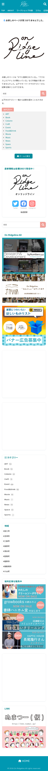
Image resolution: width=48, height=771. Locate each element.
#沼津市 (6, 536)
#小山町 (6, 571)
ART (7, 114)
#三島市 (6, 541)
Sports (8, 147)
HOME (25, 761)
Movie (8, 134)
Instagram (32, 208)
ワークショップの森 (25, 10)
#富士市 (6, 531)
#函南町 (6, 556)
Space (8, 144)
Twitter (15, 208)
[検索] (43, 93)
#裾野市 (6, 561)
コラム (38, 10)
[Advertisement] (24, 374)
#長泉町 (6, 546)
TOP (3, 10)
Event (8, 127)
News (8, 140)
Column (9, 120)
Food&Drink (11, 130)
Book (8, 117)
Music (8, 137)
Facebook (23, 208)
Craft (8, 124)
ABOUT (11, 10)
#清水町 (6, 551)
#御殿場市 (7, 566)
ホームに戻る (24, 156)
